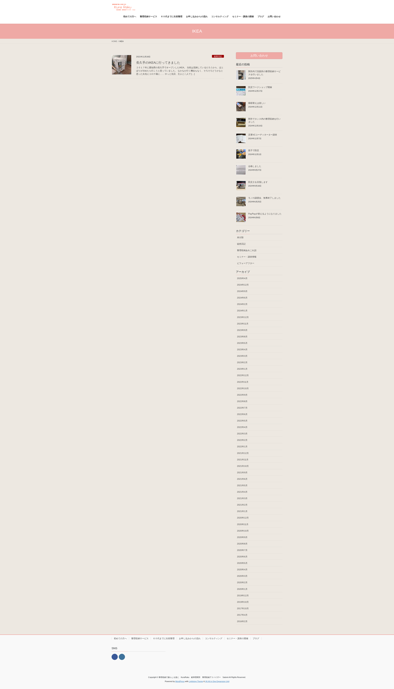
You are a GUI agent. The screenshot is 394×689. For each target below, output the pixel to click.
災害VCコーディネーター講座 (262, 134)
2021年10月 (243, 466)
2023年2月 (242, 362)
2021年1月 (242, 511)
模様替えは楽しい (256, 103)
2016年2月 (242, 621)
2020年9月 (242, 537)
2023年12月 (243, 317)
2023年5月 (242, 343)
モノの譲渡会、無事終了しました (264, 198)
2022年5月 (242, 420)
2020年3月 (242, 576)
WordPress (180, 681)
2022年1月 (242, 446)
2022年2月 (242, 440)
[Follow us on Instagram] (122, 657)
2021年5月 (242, 485)
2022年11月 (242, 382)
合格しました (254, 166)
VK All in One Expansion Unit (217, 681)
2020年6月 (242, 556)
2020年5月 (242, 563)
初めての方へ (120, 638)
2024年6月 (242, 297)
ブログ (256, 638)
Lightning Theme (196, 681)
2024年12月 (243, 285)
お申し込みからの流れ (190, 638)
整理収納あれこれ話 (246, 250)
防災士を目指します (258, 182)
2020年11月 (242, 524)
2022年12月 (243, 375)
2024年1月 (242, 310)
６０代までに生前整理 (164, 638)
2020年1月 (242, 589)
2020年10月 (243, 531)
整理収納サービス (140, 638)
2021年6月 (242, 479)
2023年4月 (242, 349)
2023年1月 (242, 369)
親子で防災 (253, 150)
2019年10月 (243, 602)
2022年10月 (243, 388)
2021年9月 (242, 472)
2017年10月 (243, 608)
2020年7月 (242, 550)
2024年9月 (242, 291)
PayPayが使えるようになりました (264, 213)
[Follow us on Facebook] (115, 657)
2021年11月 (242, 459)
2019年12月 (243, 595)
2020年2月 (242, 582)
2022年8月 (242, 401)
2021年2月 (242, 505)
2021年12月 (243, 453)
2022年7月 (242, 408)
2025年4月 (242, 278)
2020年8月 (242, 543)
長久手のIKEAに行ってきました (158, 62)
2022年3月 (242, 433)
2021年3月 (242, 498)
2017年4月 (242, 615)
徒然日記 (218, 56)
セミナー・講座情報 (246, 257)
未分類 (240, 237)
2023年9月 (242, 330)
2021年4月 (242, 492)
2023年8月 (242, 336)
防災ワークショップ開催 (260, 87)
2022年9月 (242, 395)
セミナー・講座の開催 (237, 638)
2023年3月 (242, 356)
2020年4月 (242, 569)
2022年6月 (242, 414)
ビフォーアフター (245, 263)
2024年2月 (242, 304)
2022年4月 (242, 427)
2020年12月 (243, 517)
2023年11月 (242, 323)
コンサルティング (213, 638)
